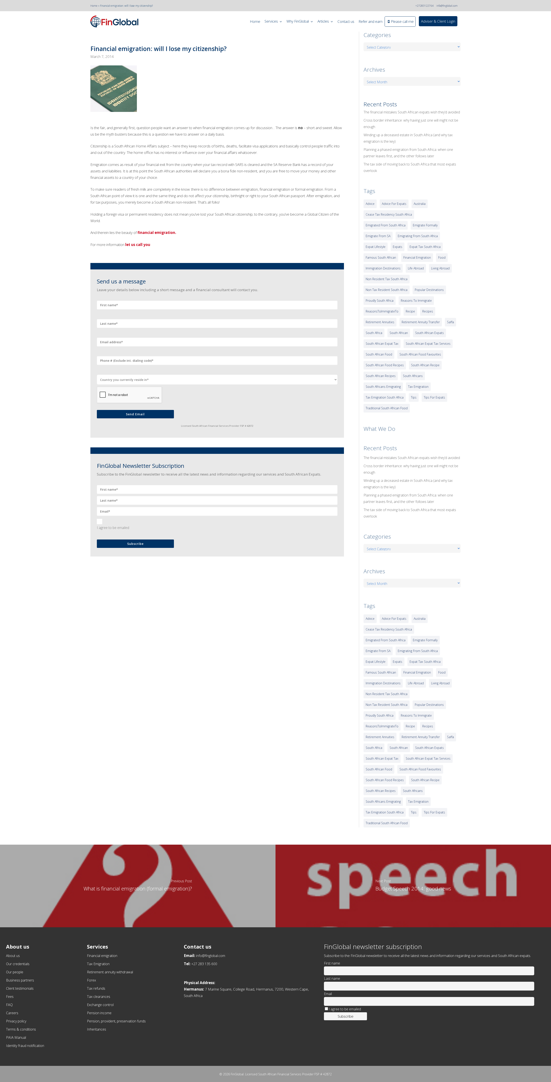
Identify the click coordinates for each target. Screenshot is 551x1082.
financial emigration (417, 257)
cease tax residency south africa (389, 214)
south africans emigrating (383, 387)
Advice (370, 204)
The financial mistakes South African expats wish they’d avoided (412, 112)
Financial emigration (102, 955)
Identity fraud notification (25, 1045)
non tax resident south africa (386, 290)
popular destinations (429, 290)
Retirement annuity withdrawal (110, 972)
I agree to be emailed (113, 527)
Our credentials (17, 963)
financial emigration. (157, 232)
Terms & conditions (21, 1029)
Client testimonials (20, 988)
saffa (450, 322)
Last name (332, 978)
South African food (379, 354)
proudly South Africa (379, 300)
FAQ (9, 1004)
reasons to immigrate (416, 300)
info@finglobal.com (447, 6)
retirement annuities (380, 322)
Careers (12, 1013)
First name (332, 963)
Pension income (99, 1013)
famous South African (381, 257)
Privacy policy (16, 1021)
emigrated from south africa (386, 225)
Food (442, 257)
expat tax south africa (425, 247)
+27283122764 (424, 6)
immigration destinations (383, 268)
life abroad (416, 268)
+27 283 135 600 (204, 963)
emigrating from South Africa (418, 236)
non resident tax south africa (386, 279)
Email (328, 993)
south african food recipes (385, 365)
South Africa (374, 333)
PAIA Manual (16, 1037)
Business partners (20, 980)
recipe (410, 311)
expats (397, 247)
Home (94, 6)
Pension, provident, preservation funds (116, 1021)
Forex (91, 980)
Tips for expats (434, 397)
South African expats (429, 333)
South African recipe (425, 365)
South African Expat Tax (382, 344)
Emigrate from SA (378, 236)
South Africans (413, 376)
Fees (10, 996)
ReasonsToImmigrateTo (382, 311)
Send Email (135, 414)
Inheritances (96, 1029)
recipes (427, 311)
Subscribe (135, 544)
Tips (413, 397)
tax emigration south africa (385, 397)
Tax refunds (96, 988)
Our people (14, 972)
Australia (420, 204)
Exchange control (100, 1004)
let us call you (137, 244)
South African (399, 333)
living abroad (440, 268)
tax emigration (418, 387)
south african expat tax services (428, 344)
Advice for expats (394, 204)
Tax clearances (98, 996)
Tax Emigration (98, 963)
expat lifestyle (375, 247)
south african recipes (381, 376)
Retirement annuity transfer (421, 322)
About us (13, 955)
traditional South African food (387, 408)
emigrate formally (425, 225)
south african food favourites (420, 354)
